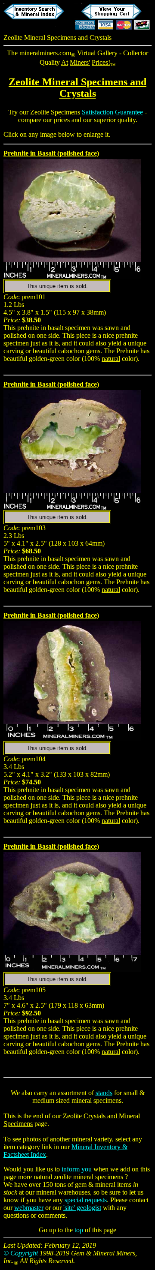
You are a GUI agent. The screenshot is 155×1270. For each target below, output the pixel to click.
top (78, 1230)
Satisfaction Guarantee (112, 112)
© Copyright (20, 1253)
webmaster (28, 1207)
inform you (77, 1169)
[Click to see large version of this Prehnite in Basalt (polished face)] (72, 259)
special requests (86, 1200)
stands (104, 1092)
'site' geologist (82, 1207)
